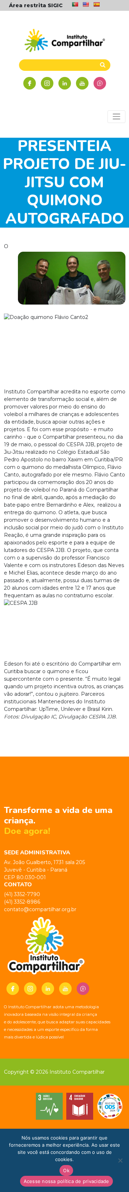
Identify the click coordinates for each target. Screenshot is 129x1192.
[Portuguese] (75, 4)
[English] (85, 4)
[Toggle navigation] (116, 116)
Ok (66, 1170)
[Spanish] (96, 4)
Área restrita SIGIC (36, 5)
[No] (120, 1160)
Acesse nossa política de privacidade (66, 1181)
